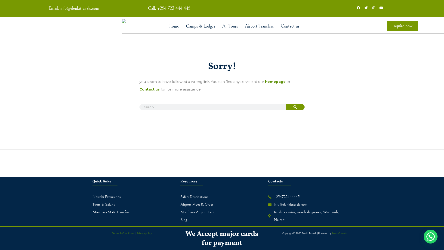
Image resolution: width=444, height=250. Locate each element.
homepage (275, 81)
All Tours (230, 26)
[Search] (295, 107)
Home (173, 26)
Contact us (290, 26)
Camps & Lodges (200, 26)
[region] (222, 236)
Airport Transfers (259, 26)
